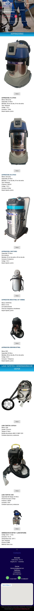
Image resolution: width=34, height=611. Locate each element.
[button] (17, 93)
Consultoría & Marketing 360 (22, 609)
